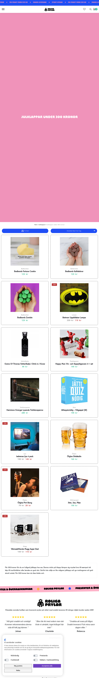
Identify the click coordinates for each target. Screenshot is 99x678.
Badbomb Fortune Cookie (25, 271)
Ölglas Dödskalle (74, 457)
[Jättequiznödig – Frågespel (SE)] (74, 390)
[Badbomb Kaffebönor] (74, 251)
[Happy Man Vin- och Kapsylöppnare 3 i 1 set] (74, 343)
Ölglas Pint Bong (25, 503)
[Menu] (5, 9)
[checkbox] (6, 655)
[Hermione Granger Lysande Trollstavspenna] (24, 390)
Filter (26, 231)
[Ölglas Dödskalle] (74, 436)
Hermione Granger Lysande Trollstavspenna (25, 410)
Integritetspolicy (55, 638)
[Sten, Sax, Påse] (74, 482)
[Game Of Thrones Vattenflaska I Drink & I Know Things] (24, 343)
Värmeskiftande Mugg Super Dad (25, 549)
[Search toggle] (90, 9)
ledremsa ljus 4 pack (24, 457)
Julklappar (42, 224)
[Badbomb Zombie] (24, 297)
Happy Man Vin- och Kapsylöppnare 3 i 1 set (74, 364)
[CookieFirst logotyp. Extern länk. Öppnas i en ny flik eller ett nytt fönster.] (5, 640)
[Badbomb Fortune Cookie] (24, 251)
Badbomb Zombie (24, 318)
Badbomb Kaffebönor (74, 271)
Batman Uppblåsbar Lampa (74, 318)
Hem (35, 224)
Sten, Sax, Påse (74, 503)
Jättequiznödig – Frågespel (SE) (74, 410)
